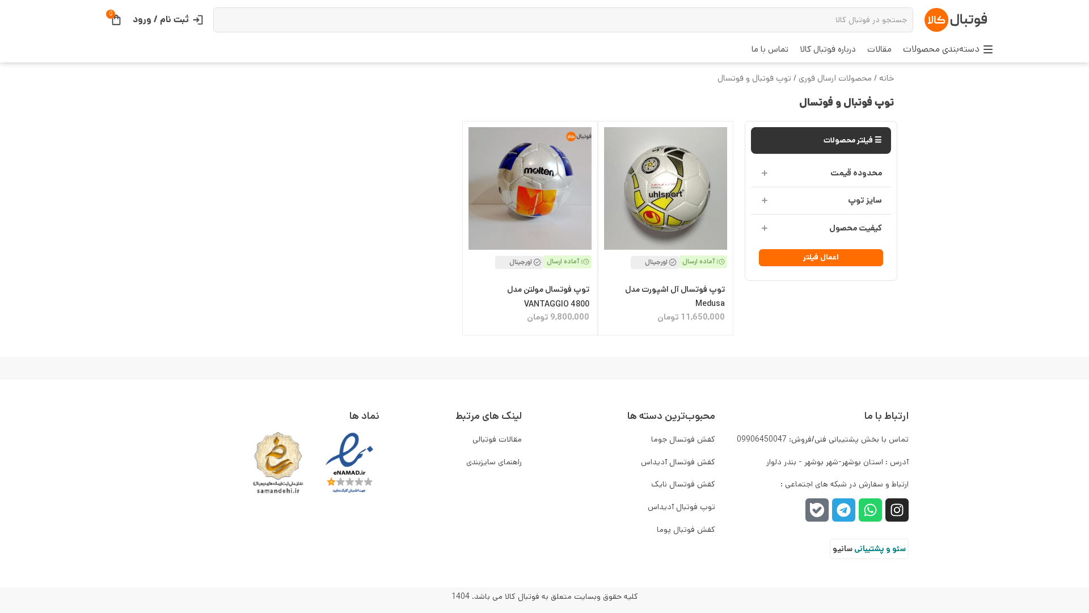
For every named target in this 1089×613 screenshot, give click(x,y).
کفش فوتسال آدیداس (678, 462)
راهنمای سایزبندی (494, 462)
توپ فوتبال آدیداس (681, 507)
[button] (948, 49)
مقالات (879, 49)
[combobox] (563, 19)
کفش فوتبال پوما (686, 529)
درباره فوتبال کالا (828, 49)
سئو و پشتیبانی (880, 549)
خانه (886, 78)
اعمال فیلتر (821, 257)
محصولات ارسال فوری (835, 78)
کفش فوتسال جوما (683, 439)
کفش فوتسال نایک (683, 484)
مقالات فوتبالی (497, 439)
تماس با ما (770, 49)
